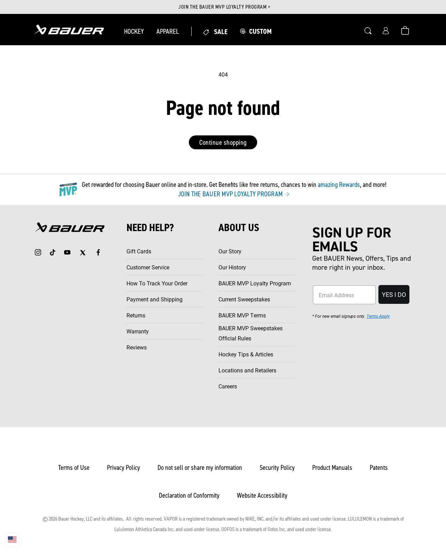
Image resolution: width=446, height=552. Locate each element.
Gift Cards (138, 251)
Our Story (229, 251)
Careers (227, 386)
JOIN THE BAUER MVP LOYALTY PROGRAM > (224, 6)
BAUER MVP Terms (242, 315)
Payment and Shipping (154, 299)
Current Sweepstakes (244, 299)
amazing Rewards (339, 184)
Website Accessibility (262, 495)
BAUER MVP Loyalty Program (254, 283)
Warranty (137, 331)
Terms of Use (74, 467)
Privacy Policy (123, 467)
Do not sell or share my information (199, 467)
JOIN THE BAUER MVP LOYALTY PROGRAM (231, 194)
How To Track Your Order (156, 283)
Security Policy (277, 467)
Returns (135, 315)
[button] (134, 31)
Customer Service (147, 267)
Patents (379, 467)
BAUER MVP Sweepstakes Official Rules (250, 333)
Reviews (136, 347)
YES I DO (394, 294)
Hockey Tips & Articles (245, 354)
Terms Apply (378, 316)
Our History (232, 267)
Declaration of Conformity (189, 495)
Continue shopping (223, 142)
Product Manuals (332, 467)
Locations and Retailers (247, 370)
